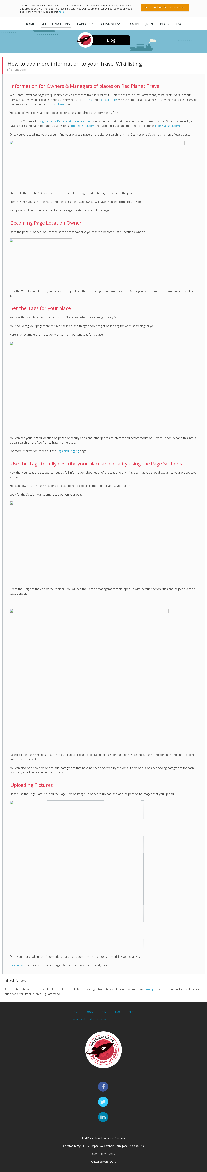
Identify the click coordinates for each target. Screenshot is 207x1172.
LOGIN (133, 23)
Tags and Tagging (68, 451)
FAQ (179, 23)
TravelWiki (57, 104)
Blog (164, 23)
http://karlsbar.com (82, 126)
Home (29, 23)
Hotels (87, 100)
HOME (75, 1012)
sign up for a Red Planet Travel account (65, 121)
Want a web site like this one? (89, 1019)
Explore (84, 23)
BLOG (132, 1012)
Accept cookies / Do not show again (165, 7)
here (61, 11)
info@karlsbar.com (167, 126)
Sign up (149, 989)
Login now (16, 965)
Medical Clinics (108, 100)
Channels (110, 23)
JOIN (149, 23)
